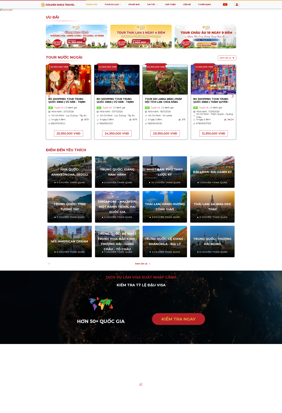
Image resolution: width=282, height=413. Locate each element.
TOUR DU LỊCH (112, 4)
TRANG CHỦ (91, 4)
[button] (5, 10)
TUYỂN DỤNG (204, 4)
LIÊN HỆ (187, 4)
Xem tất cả (225, 83)
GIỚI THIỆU (170, 4)
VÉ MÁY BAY (134, 4)
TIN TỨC (151, 4)
